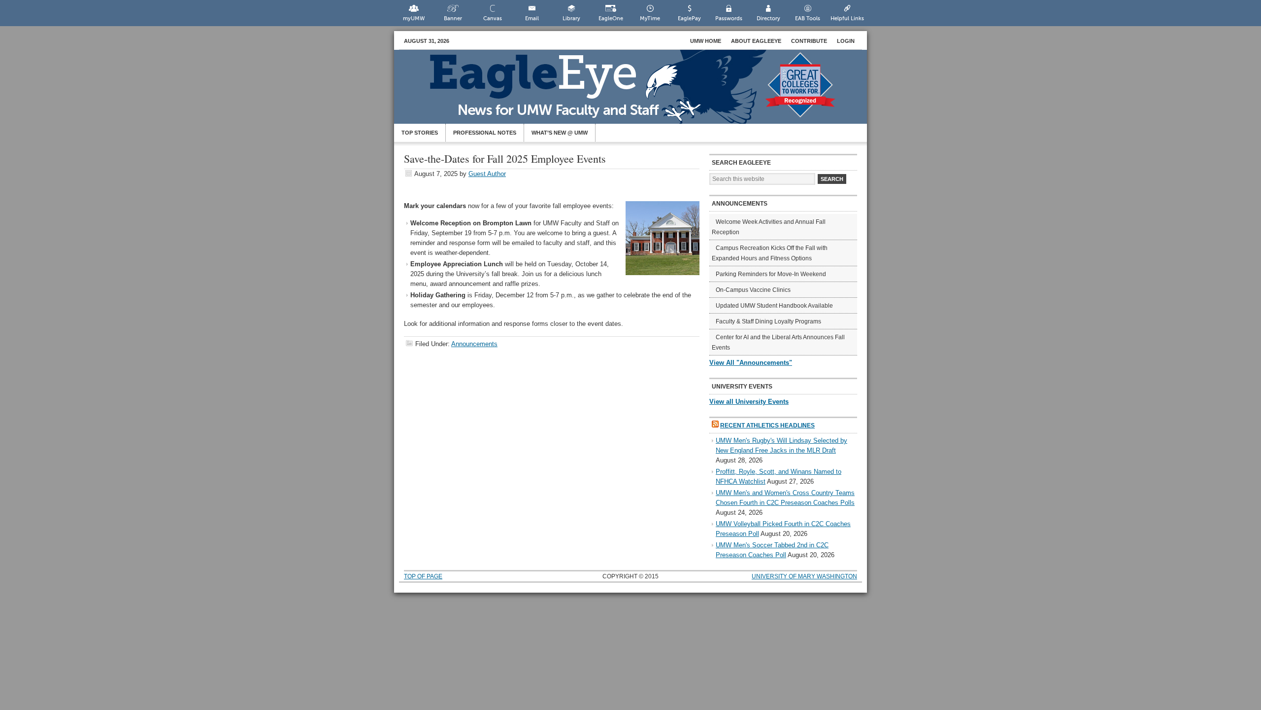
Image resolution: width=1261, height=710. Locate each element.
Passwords (728, 18)
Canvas (492, 18)
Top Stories (419, 133)
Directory (768, 18)
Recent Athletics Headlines (767, 425)
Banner (453, 18)
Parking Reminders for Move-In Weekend (771, 274)
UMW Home (705, 41)
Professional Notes (484, 133)
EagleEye (640, 92)
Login (846, 41)
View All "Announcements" (750, 362)
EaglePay (689, 18)
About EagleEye (756, 41)
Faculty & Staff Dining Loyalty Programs (768, 321)
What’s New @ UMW (559, 133)
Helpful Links (847, 18)
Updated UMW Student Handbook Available (774, 305)
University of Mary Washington (804, 576)
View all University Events (749, 401)
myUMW (414, 18)
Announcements (474, 344)
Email (532, 18)
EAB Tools (807, 18)
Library (571, 18)
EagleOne (610, 18)
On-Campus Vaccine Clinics (753, 289)
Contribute (809, 41)
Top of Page (423, 576)
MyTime (650, 18)
